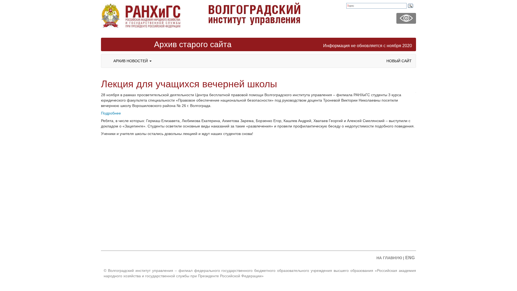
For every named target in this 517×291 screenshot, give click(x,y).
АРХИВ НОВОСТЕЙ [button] (131, 61)
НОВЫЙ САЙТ (399, 61)
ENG (410, 257)
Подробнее (111, 113)
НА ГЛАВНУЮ (389, 258)
